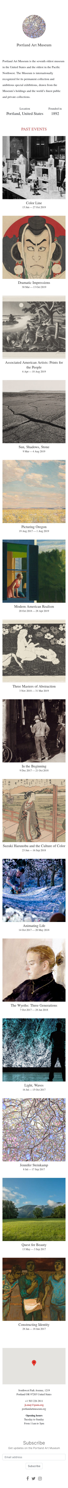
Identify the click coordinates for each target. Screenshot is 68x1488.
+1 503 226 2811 (34, 1401)
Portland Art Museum (34, 44)
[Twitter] (33, 1478)
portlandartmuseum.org (34, 1408)
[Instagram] (40, 1478)
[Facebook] (27, 1478)
